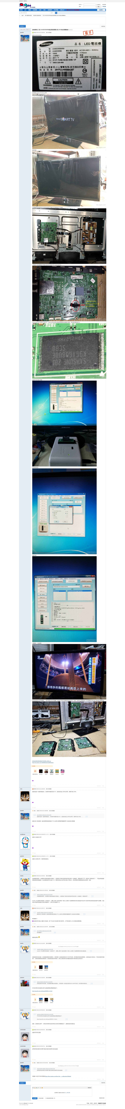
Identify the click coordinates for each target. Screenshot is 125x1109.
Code (40, 1087)
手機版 (88, 1103)
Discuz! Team (26, 1104)
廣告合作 (62, 9)
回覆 (35, 785)
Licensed (31, 1103)
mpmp (62, 774)
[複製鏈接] (71, 29)
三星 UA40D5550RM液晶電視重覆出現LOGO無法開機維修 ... (54, 15)
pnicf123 (22, 856)
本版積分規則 (101, 1098)
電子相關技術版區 (28, 15)
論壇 (25, 9)
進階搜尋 (50, 9)
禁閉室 (91, 1103)
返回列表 (103, 26)
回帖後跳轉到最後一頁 (50, 1098)
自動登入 (99, 4)
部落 (44, 9)
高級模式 (89, 1087)
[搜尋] (56, 13)
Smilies (42, 1087)
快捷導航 (101, 9)
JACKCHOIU (23, 1029)
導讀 (30, 9)
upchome (22, 977)
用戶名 (80, 4)
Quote (38, 1087)
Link (36, 1087)
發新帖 (22, 26)
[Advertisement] (62, 20)
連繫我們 (95, 1103)
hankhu (21, 875)
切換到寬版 (105, 1)
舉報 (103, 785)
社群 (40, 9)
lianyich (57, 774)
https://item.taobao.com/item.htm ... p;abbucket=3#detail (58, 1076)
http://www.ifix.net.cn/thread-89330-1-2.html (42, 991)
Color (35, 1087)
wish (21, 788)
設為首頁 (21, 1)
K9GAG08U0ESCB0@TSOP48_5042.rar (41, 761)
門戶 (21, 9)
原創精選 (35, 9)
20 (35, 771)
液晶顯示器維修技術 (37, 15)
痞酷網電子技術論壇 (102, 1103)
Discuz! (25, 1103)
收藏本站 (25, 1)
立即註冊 (104, 6)
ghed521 (22, 32)
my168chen (22, 834)
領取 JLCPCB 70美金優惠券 (73, 9)
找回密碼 (104, 4)
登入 (65, 1092)
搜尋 (52, 12)
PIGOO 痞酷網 (19, 15)
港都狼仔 (51, 774)
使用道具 (98, 785)
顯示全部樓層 (48, 32)
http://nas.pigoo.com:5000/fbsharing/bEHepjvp (42, 762)
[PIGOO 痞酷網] (27, 5)
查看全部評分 (35, 774)
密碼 (80, 6)
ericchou (40, 774)
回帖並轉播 (41, 1098)
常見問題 (56, 9)
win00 (46, 774)
